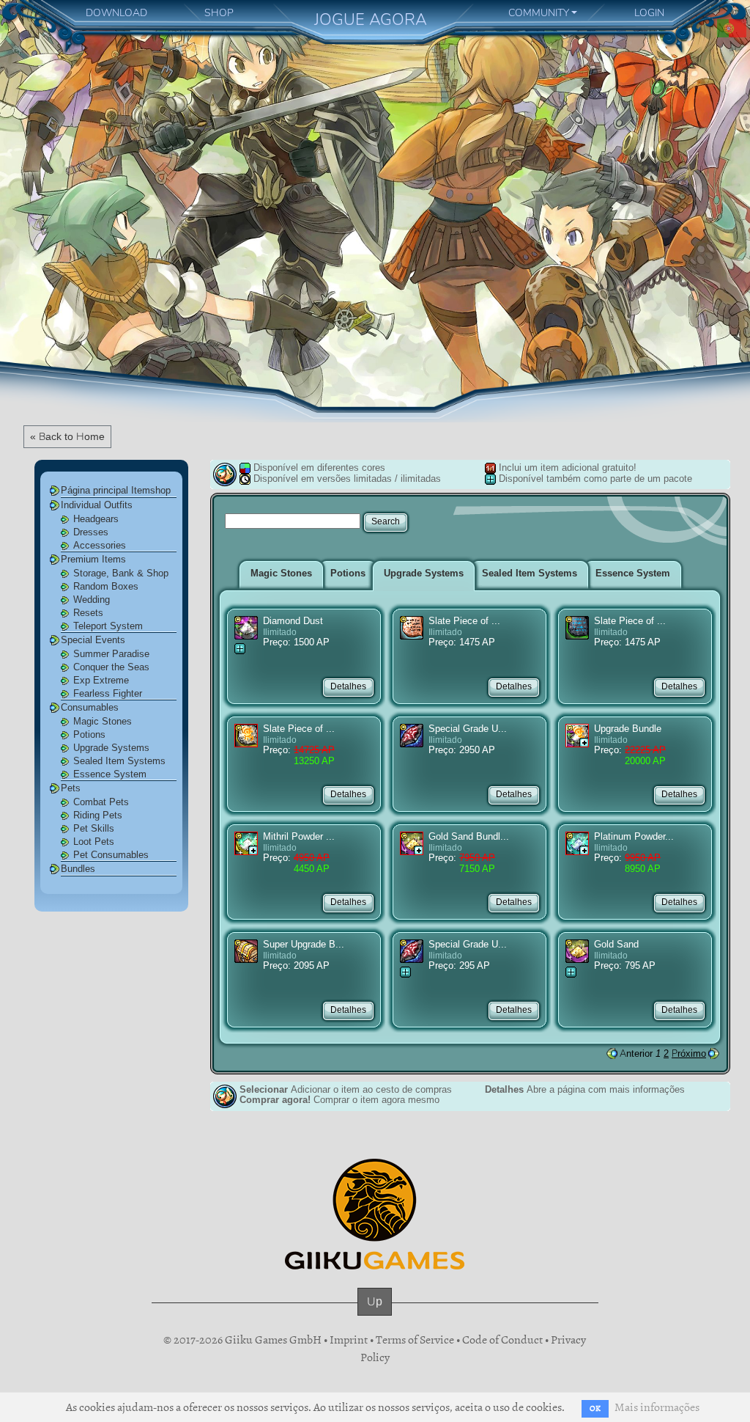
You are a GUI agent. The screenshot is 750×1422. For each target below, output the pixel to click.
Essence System (109, 774)
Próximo (689, 1053)
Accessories (99, 545)
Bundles (78, 868)
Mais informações (657, 1407)
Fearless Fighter (107, 693)
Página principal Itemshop (116, 490)
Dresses (90, 532)
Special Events (93, 639)
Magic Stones (102, 721)
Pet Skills (93, 828)
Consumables (90, 707)
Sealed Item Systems (119, 760)
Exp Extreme (101, 680)
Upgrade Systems (111, 747)
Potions (89, 734)
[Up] (374, 1316)
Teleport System (108, 625)
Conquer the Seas (111, 666)
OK (595, 1408)
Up (374, 1301)
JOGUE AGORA (370, 19)
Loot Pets (93, 841)
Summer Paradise (111, 653)
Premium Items (93, 559)
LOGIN (649, 12)
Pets (71, 788)
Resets (88, 612)
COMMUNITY (538, 12)
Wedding (91, 599)
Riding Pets (97, 815)
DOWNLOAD (116, 12)
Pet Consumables (111, 854)
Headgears (96, 518)
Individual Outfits (97, 504)
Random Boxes (105, 586)
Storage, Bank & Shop (120, 573)
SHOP (219, 12)
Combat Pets (101, 801)
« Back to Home (67, 436)
